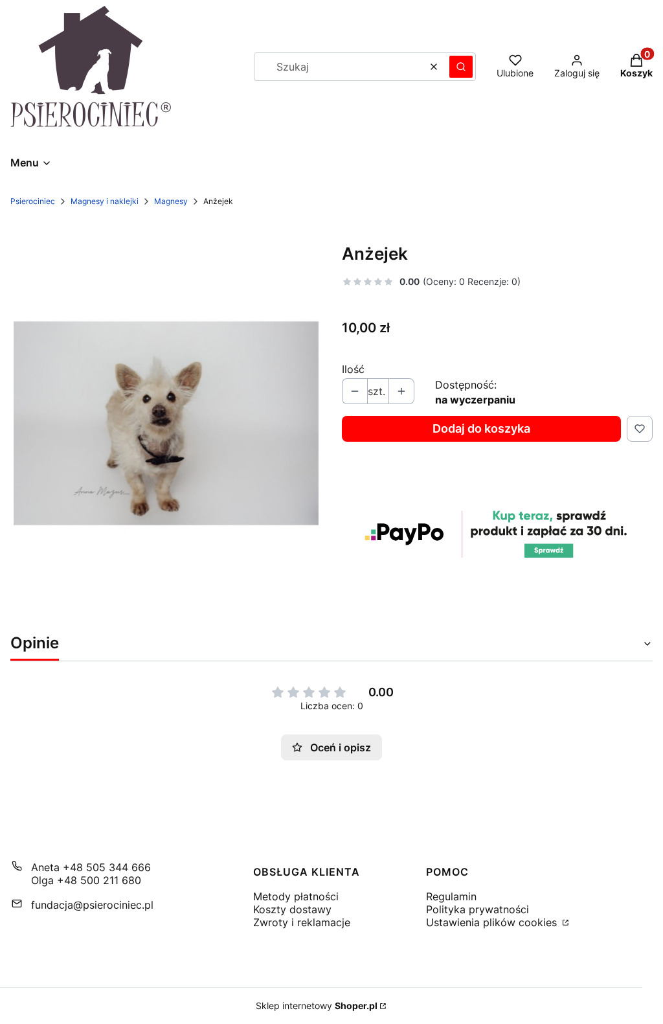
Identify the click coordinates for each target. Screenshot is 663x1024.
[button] (461, 67)
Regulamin (451, 896)
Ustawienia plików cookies (493, 922)
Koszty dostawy (292, 909)
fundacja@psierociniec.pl (92, 904)
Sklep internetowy (316, 1005)
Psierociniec (32, 201)
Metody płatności (296, 896)
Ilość (353, 369)
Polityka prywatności (477, 909)
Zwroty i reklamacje (301, 922)
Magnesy (171, 201)
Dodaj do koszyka (481, 428)
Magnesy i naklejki (105, 201)
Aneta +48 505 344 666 (91, 867)
